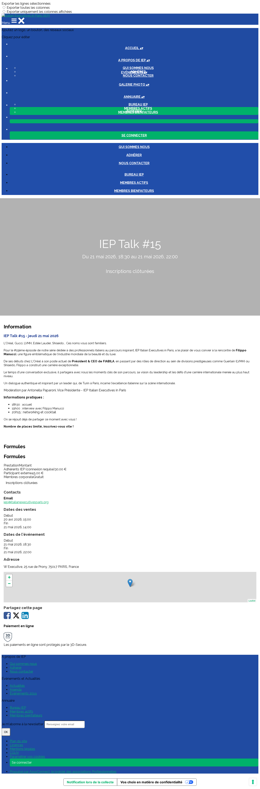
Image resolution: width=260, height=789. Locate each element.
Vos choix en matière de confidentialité (151, 782)
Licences (16, 745)
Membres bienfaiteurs (134, 191)
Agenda (16, 690)
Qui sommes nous (138, 68)
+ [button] (9, 577)
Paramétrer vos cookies (27, 757)
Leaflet (252, 600)
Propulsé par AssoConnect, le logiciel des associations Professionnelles (63, 772)
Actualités (17, 686)
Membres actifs (138, 108)
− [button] (9, 583)
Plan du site (18, 741)
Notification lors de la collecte (90, 782)
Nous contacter (138, 76)
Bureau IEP (138, 104)
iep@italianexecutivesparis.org (26, 502)
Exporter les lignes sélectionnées (26, 3)
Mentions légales (22, 749)
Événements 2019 (23, 693)
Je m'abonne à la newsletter (23, 724)
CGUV (14, 753)
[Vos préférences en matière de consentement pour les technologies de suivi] (253, 782)
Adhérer (134, 155)
